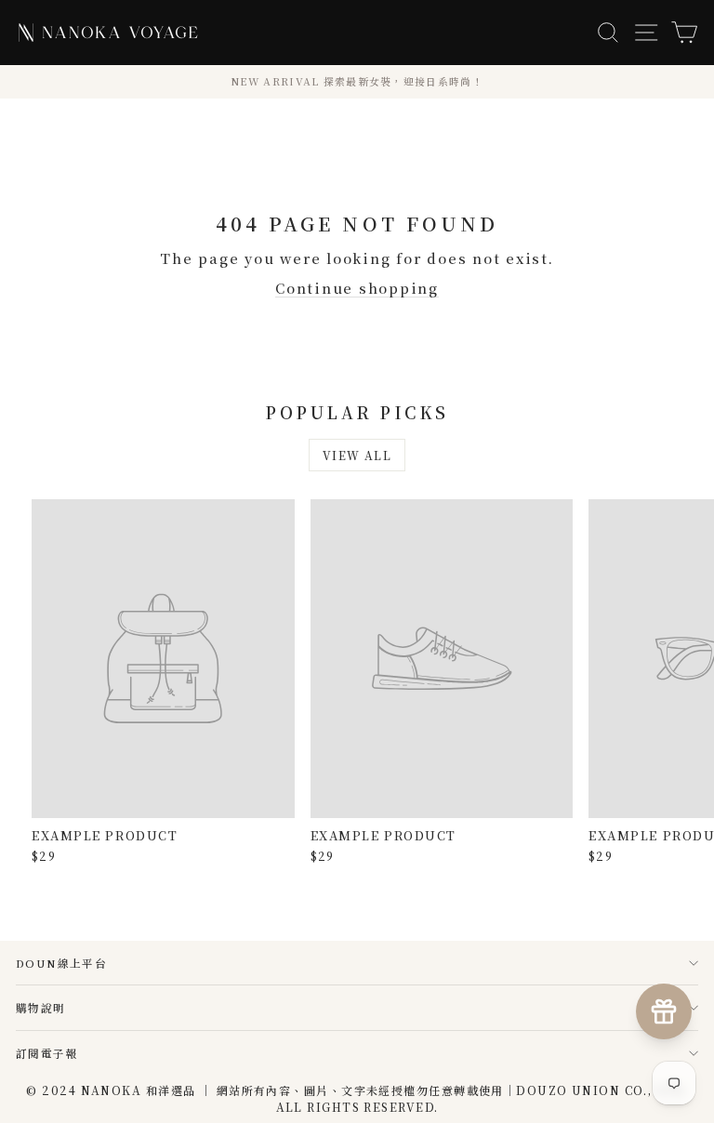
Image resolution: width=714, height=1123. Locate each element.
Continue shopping (357, 287)
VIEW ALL (357, 455)
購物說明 (41, 1007)
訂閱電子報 (47, 1053)
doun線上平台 (61, 963)
